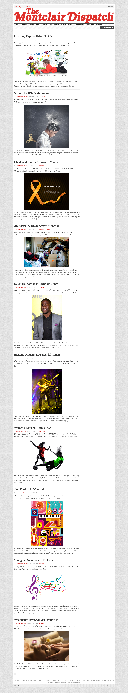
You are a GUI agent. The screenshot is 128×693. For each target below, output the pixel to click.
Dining (70, 25)
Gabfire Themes (110, 685)
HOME (16, 25)
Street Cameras (35, 25)
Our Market (70, 680)
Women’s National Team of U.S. (33, 427)
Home (16, 32)
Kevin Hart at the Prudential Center (36, 283)
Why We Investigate (60, 682)
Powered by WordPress (100, 685)
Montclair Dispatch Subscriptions (40, 680)
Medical (43, 96)
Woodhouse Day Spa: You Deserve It (36, 619)
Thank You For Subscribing (95, 680)
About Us (99, 25)
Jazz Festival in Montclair (29, 489)
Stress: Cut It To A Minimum (31, 93)
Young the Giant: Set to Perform (33, 560)
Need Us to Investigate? (59, 680)
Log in (93, 685)
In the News (90, 25)
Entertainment (47, 25)
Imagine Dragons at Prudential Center (37, 354)
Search (111, 6)
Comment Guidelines (73, 682)
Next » (22, 674)
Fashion (63, 25)
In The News (25, 680)
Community (24, 25)
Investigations (79, 25)
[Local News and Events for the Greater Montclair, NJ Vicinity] (64, 15)
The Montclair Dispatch (24, 685)
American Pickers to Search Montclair (37, 226)
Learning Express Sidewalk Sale (33, 36)
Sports (56, 25)
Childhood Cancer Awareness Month (36, 162)
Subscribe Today (107, 27)
